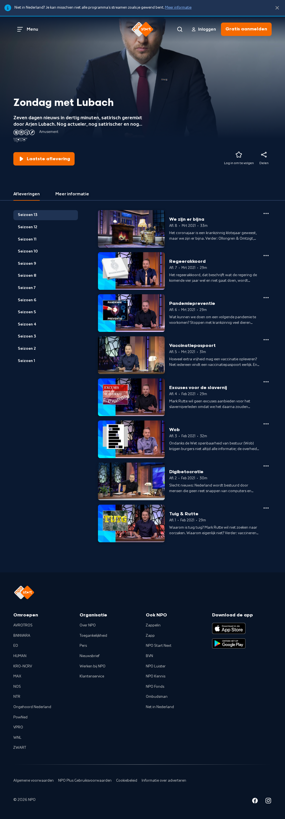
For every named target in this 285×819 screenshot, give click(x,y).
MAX (17, 676)
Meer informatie (178, 7)
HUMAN (19, 656)
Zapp (150, 636)
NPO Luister (156, 666)
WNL (17, 738)
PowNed (20, 717)
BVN (149, 656)
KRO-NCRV (22, 666)
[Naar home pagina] (142, 29)
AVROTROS (23, 625)
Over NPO (88, 625)
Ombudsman (157, 697)
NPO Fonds (155, 687)
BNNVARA (21, 636)
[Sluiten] (277, 7)
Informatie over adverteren (164, 780)
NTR (16, 697)
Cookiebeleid (126, 780)
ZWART (19, 748)
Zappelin (153, 625)
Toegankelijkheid (93, 636)
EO (15, 646)
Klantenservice (92, 676)
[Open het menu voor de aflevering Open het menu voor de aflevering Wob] (266, 424)
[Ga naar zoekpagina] (179, 29)
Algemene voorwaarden (33, 780)
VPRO (18, 727)
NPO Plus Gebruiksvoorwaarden (85, 780)
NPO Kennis (155, 676)
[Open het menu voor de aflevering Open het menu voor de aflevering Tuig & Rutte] (266, 508)
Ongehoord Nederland (32, 707)
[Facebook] (255, 801)
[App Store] (228, 628)
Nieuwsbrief (89, 656)
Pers (83, 646)
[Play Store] (228, 643)
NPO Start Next (158, 646)
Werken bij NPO (92, 666)
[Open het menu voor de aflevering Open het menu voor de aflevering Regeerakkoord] (266, 255)
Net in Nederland (160, 707)
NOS (17, 687)
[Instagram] (268, 801)
